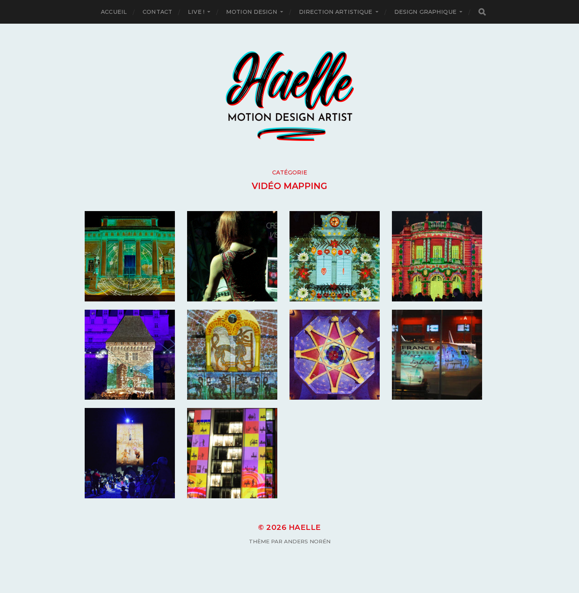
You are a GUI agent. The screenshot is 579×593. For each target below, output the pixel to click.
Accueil (114, 11)
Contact (157, 11)
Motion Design (251, 11)
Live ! (196, 11)
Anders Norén (307, 541)
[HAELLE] (290, 96)
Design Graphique (425, 11)
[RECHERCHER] (482, 12)
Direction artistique (336, 11)
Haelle (305, 527)
